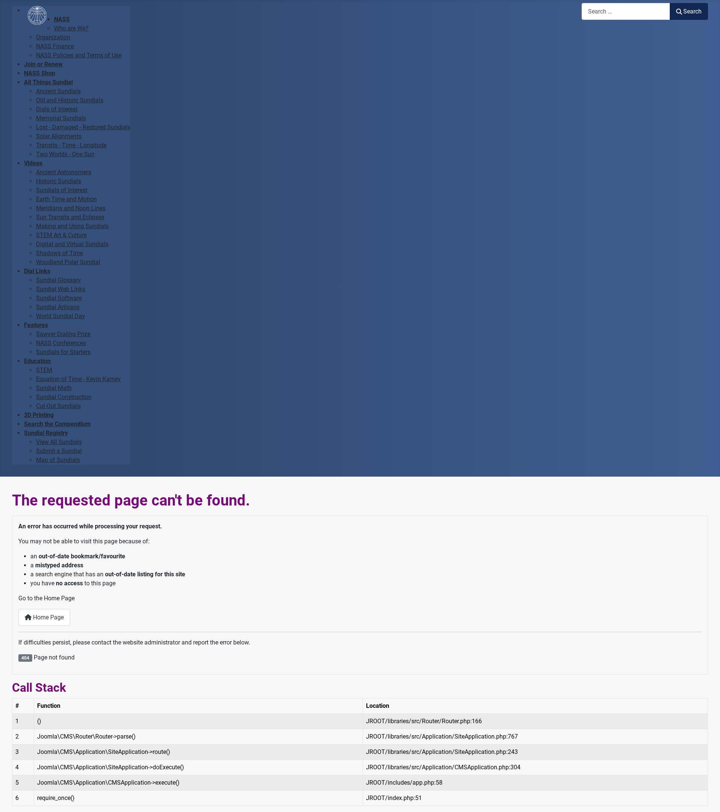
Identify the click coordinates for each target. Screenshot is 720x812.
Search (692, 11)
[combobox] (626, 11)
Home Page (48, 617)
